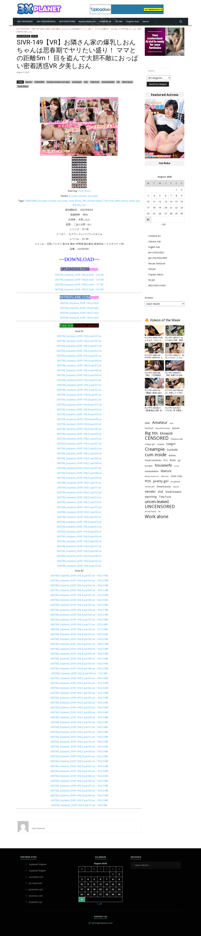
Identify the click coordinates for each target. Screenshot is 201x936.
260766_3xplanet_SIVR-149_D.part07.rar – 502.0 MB (79, 785)
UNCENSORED (160, 506)
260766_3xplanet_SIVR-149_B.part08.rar (79, 428)
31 (148, 219)
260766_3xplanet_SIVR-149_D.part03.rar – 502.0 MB (79, 766)
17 (148, 207)
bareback (149, 428)
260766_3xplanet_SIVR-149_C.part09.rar (79, 477)
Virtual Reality (108, 82)
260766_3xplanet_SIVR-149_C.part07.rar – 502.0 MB (79, 707)
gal (179, 460)
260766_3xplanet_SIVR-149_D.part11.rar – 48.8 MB (79, 805)
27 (166, 213)
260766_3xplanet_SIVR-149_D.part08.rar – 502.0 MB (79, 790)
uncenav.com (36, 895)
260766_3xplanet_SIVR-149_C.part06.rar (79, 463)
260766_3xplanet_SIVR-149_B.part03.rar (79, 404)
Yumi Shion (23, 86)
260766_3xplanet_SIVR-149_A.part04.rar (79, 350)
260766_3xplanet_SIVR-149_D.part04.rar (79, 531)
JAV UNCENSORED (157, 257)
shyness (176, 486)
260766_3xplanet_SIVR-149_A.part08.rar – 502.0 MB (79, 609)
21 (171, 207)
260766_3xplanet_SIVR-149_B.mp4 (79, 307)
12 (160, 201)
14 (171, 201)
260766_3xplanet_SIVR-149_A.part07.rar (79, 365)
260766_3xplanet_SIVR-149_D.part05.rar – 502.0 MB (79, 775)
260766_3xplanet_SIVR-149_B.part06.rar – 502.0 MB (79, 658)
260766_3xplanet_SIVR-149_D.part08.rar (79, 551)
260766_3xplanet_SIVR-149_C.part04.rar (79, 453)
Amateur (160, 422)
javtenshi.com (36, 889)
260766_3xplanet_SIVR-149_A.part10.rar (79, 380)
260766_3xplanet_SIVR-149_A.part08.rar (79, 370)
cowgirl (170, 444)
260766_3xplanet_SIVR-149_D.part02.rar (79, 521)
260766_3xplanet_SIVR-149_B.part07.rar (79, 424)
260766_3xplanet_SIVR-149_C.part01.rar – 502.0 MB (79, 678)
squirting (151, 496)
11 (154, 201)
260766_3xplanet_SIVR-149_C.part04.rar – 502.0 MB (79, 692)
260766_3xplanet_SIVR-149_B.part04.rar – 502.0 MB (79, 648)
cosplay (160, 444)
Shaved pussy (164, 486)
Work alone (127, 82)
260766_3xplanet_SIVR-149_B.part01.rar (79, 394)
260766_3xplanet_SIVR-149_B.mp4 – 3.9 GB (79, 279)
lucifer (35, 823)
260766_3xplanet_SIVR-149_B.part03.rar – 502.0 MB (79, 643)
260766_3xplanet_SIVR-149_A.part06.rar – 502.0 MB (79, 599)
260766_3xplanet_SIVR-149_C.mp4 (79, 312)
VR (118, 82)
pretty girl (77, 82)
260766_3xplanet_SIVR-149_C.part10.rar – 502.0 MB (79, 722)
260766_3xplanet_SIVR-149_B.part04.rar (79, 409)
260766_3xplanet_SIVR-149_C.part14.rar (79, 502)
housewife (163, 465)
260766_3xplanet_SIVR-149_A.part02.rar (79, 340)
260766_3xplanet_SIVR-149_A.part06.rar (79, 360)
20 (166, 207)
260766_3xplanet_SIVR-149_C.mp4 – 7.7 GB (79, 284)
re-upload (175, 481)
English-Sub (154, 246)
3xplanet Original (37, 864)
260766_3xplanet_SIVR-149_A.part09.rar (79, 375)
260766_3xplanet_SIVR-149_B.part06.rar (79, 419)
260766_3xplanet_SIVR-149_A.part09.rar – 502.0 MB (79, 614)
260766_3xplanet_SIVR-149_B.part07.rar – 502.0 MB (79, 663)
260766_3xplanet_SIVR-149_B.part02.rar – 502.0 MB (79, 639)
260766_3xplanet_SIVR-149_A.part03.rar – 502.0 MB (79, 585)
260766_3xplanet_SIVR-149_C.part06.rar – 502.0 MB (79, 702)
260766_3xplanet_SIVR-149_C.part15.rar (79, 507)
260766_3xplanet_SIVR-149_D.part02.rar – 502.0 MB (79, 761)
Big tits (29, 82)
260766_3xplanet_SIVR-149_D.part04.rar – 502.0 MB (79, 771)
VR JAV (34, 36)
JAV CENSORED (23, 29)
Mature (166, 471)
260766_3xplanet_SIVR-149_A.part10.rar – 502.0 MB (79, 619)
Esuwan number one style (58, 82)
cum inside (155, 454)
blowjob (166, 433)
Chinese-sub (177, 439)
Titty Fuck (95, 82)
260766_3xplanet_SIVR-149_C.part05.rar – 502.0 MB (79, 697)
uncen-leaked (157, 501)
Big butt (175, 428)
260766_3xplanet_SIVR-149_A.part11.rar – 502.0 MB (79, 624)
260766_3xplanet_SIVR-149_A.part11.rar (79, 384)
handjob (149, 465)
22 (176, 207)
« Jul (163, 224)
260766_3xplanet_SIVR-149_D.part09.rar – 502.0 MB (79, 795)
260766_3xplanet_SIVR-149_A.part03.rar (79, 345)
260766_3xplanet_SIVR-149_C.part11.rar (79, 487)
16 (181, 201)
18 (154, 207)
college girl (150, 444)
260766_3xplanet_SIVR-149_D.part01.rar (79, 516)
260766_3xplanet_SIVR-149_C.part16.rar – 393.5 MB (79, 751)
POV (148, 481)
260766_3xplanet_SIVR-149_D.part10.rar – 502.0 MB (79, 800)
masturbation (151, 471)
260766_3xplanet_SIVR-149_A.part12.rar (79, 389)
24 (148, 213)
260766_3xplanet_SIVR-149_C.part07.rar (79, 468)
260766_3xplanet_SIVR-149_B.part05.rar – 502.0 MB (79, 653)
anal (171, 423)
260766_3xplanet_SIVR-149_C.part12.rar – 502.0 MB (79, 731)
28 (171, 213)
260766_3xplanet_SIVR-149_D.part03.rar (79, 526)
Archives (149, 297)
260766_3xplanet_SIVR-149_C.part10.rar (79, 482)
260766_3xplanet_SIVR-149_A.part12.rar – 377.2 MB (79, 629)
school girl (149, 486)
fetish (173, 460)
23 (181, 207)
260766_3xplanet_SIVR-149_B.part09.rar (79, 433)
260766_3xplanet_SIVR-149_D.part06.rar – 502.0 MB (79, 780)
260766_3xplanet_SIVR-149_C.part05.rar (79, 458)
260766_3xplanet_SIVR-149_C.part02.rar (79, 443)
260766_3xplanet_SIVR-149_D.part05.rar (79, 536)
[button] (180, 21)
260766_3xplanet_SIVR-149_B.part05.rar (79, 414)
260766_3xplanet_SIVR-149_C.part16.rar (79, 512)
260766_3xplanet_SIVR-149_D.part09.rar (79, 555)
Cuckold (172, 449)
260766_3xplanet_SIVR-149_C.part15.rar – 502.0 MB (79, 746)
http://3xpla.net (38, 828)
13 (166, 201)
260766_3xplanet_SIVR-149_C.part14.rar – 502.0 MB (79, 741)
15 (176, 201)
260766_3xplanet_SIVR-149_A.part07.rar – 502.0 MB (79, 604)
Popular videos (155, 274)
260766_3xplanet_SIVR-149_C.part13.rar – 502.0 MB (79, 736)
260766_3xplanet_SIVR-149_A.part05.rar (79, 355)
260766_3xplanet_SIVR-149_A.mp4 (79, 303)
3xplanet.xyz (35, 902)
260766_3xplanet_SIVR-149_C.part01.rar (79, 438)
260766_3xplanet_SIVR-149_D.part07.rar (79, 546)
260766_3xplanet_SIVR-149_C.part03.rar (79, 448)
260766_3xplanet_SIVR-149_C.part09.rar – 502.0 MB (79, 717)
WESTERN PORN (157, 285)
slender (150, 491)
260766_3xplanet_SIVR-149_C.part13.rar (79, 497)
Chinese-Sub (154, 241)
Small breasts (173, 491)
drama (172, 455)
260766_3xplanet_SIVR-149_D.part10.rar (79, 560)
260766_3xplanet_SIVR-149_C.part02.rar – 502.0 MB (79, 683)
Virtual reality (94, 200)
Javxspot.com (36, 876)
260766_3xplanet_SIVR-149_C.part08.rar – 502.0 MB (79, 712)
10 (148, 201)
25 (154, 213)
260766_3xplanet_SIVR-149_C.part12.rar (79, 492)
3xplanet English (37, 870)
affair (147, 422)
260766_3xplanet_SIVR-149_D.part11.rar (79, 565)
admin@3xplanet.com (102, 923)
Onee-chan (176, 476)
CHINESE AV (154, 235)
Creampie (155, 449)
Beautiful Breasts (162, 428)
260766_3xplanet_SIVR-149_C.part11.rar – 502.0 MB (79, 727)
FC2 (165, 460)
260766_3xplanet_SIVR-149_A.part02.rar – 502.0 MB (79, 580)
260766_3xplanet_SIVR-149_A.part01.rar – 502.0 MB (79, 575)
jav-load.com (35, 883)
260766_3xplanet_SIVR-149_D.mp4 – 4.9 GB (79, 289)
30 (181, 213)
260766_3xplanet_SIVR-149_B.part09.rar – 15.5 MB (79, 673)
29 (176, 213)
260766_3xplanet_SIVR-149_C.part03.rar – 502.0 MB (79, 687)
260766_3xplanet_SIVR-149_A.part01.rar (79, 336)
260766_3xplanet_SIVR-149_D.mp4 (79, 317)
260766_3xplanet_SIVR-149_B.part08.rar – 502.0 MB (79, 668)
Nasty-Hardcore (152, 476)
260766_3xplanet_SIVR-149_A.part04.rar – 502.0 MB (79, 590)
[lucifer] (23, 826)
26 (160, 213)
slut (85, 82)
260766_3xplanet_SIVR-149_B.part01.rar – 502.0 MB (79, 634)
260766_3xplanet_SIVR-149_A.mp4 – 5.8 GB (79, 274)
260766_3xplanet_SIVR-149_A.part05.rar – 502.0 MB (79, 595)
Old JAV (152, 268)
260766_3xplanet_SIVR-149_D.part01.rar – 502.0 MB (79, 756)
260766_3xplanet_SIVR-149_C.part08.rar (79, 472)
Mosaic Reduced (156, 263)
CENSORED (39, 82)
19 (160, 207)
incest (176, 466)
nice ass (165, 476)
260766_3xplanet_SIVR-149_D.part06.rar (79, 541)
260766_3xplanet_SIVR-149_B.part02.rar (79, 399)
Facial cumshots (153, 460)
